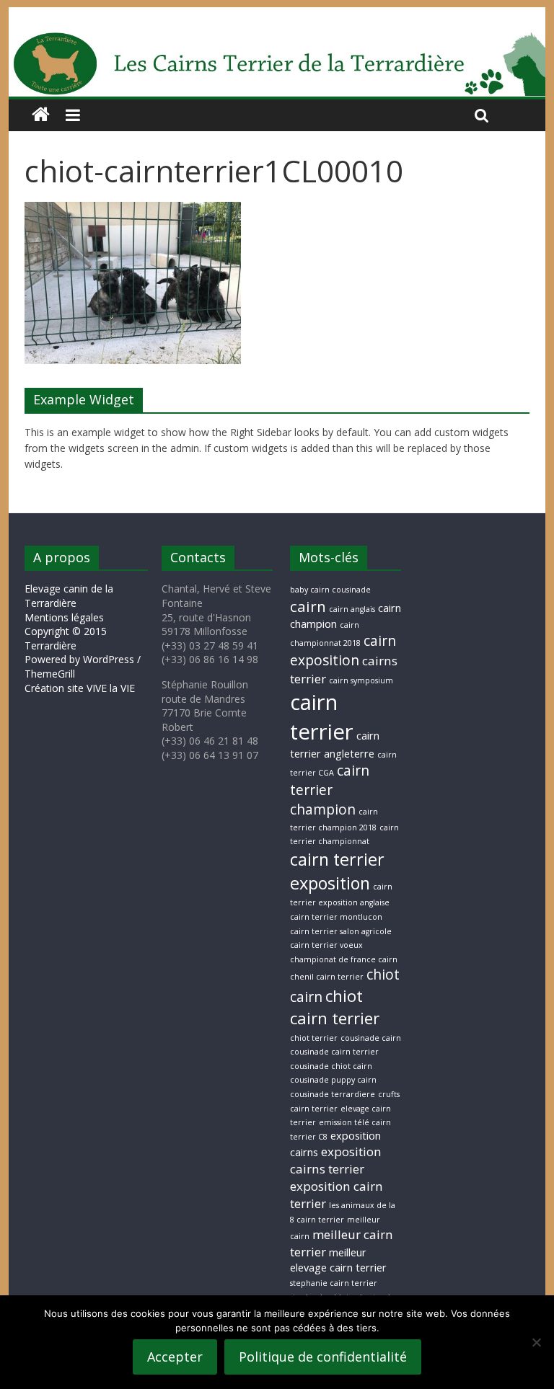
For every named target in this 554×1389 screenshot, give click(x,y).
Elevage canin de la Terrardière (69, 596)
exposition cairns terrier (336, 1160)
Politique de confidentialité (323, 1356)
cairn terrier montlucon (336, 917)
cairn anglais (352, 609)
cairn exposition (343, 650)
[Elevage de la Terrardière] (41, 114)
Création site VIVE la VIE (80, 688)
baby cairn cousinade (330, 590)
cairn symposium (361, 680)
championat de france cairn (343, 959)
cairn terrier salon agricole (341, 931)
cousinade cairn (370, 1038)
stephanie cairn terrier (333, 1283)
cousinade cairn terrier (334, 1052)
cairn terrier (321, 717)
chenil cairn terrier (327, 977)
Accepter (175, 1356)
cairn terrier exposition (337, 871)
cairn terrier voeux (326, 945)
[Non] (536, 1342)
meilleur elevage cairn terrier (338, 1260)
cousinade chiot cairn (331, 1066)
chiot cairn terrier (334, 1007)
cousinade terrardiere (332, 1094)
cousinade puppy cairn (333, 1080)
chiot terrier (314, 1038)
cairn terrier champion (329, 790)
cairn (308, 606)
